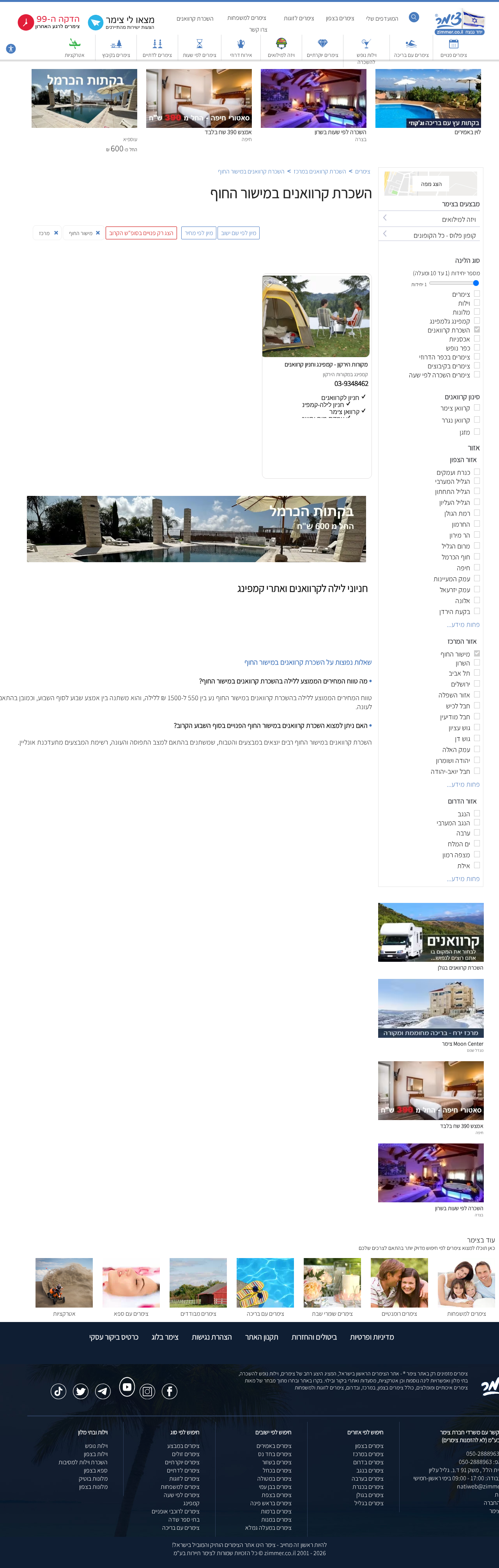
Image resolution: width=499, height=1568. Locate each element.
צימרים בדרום (368, 1462)
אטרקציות (75, 54)
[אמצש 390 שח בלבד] (199, 73)
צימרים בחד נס (275, 1454)
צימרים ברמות (276, 1511)
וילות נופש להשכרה (367, 58)
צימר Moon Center (462, 1043)
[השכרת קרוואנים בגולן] (431, 960)
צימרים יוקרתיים (322, 54)
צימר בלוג (165, 1337)
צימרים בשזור (277, 1462)
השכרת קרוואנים (195, 18)
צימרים (362, 171)
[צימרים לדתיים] (157, 47)
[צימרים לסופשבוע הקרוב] (43, 29)
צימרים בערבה (368, 1478)
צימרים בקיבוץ (116, 54)
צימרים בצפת (277, 1495)
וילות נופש (96, 1446)
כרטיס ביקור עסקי (113, 1337)
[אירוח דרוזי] (241, 47)
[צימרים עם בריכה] (411, 47)
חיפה (479, 1132)
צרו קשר (258, 29)
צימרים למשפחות (246, 18)
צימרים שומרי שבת (332, 1314)
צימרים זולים (186, 1454)
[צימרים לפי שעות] (199, 47)
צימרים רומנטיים (399, 1314)
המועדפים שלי (382, 18)
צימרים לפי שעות (199, 54)
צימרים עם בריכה (411, 54)
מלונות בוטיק (93, 1478)
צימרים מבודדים (198, 1314)
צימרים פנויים (454, 54)
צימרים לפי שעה (182, 1495)
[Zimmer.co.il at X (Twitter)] (80, 1387)
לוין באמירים (468, 132)
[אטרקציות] (75, 47)
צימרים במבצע (183, 1446)
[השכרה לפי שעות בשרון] (313, 73)
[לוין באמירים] (428, 73)
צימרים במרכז (368, 1454)
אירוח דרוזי (241, 54)
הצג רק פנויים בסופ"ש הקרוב (141, 233)
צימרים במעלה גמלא (268, 1528)
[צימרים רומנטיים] (399, 1305)
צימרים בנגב (370, 1470)
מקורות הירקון (336, 374)
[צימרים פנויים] (454, 47)
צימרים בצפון (340, 18)
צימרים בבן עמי (275, 1487)
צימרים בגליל (369, 1503)
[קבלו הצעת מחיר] (117, 29)
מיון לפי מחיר (199, 233)
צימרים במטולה (274, 1478)
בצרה (479, 1215)
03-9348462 (352, 383)
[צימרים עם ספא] (131, 1305)
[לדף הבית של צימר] (460, 34)
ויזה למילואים (281, 54)
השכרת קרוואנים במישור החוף (251, 171)
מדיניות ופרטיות (372, 1337)
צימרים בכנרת (368, 1487)
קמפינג (191, 1503)
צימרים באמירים (274, 1446)
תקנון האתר (261, 1337)
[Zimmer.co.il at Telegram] (103, 1387)
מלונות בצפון (93, 1487)
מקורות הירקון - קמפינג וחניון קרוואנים (326, 364)
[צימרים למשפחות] (466, 1305)
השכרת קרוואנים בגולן (460, 967)
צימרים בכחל (277, 1470)
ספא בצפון (96, 1470)
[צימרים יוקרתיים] (323, 47)
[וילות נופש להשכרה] (366, 47)
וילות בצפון (96, 1454)
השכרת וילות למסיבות (83, 1462)
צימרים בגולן (370, 1495)
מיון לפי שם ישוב (238, 233)
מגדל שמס (475, 1050)
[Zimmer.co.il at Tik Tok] (58, 1387)
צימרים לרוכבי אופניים (176, 1511)
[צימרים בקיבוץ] (116, 47)
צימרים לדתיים (157, 54)
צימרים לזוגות (299, 18)
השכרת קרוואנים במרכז (320, 171)
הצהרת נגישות (212, 1337)
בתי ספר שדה (184, 1519)
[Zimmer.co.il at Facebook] (169, 1387)
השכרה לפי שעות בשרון (340, 132)
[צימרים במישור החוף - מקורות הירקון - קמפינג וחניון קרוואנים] (315, 355)
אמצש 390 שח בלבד (228, 132)
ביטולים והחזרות (314, 1337)
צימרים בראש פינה (271, 1503)
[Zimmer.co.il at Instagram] (147, 1387)
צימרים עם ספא (131, 1314)
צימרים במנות (276, 1519)
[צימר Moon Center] (431, 1036)
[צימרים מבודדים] (198, 1305)
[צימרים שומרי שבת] (332, 1305)
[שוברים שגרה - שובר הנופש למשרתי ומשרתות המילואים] (281, 47)
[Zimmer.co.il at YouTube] (125, 1379)
